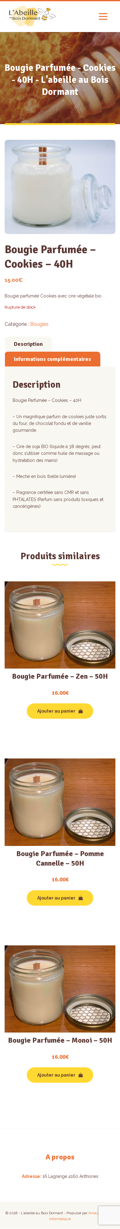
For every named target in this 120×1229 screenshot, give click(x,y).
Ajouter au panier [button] (56, 711)
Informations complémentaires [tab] (52, 359)
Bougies (39, 324)
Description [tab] (28, 344)
